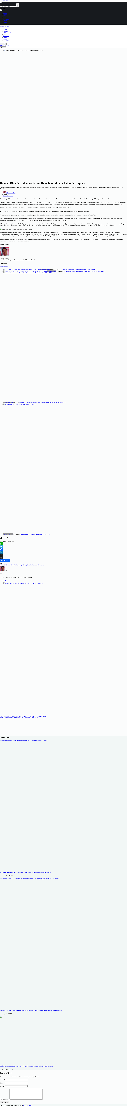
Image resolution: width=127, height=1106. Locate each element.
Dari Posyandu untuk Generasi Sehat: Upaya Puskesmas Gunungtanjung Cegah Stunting (26, 1066)
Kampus (5, 34)
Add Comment (4, 1099)
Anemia (2, 565)
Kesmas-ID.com (4, 26)
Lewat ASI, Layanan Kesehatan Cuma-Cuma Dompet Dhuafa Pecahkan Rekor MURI (42, 402)
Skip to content (4, 0)
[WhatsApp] (63, 543)
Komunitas (6, 36)
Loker (5, 39)
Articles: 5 (3, 580)
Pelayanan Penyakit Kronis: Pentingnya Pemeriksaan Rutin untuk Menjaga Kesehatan (25, 872)
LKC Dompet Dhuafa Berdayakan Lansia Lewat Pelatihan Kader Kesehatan (84, 271)
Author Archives (4, 266)
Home (5, 29)
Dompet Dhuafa (10, 565)
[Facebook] (63, 549)
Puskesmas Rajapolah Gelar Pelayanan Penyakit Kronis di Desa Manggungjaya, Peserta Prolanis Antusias (31, 1010)
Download (6, 40)
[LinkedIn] (63, 552)
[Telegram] (63, 546)
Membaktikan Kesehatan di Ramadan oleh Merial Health (35, 534)
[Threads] (63, 557)
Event (5, 37)
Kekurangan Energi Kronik (23, 565)
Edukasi (5, 31)
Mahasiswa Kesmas (8, 33)
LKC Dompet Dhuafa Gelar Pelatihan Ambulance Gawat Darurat (77, 269)
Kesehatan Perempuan (37, 565)
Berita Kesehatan (8, 196)
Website (2, 1086)
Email (2, 1083)
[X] (63, 555)
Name (2, 1080)
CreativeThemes (27, 1105)
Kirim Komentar (4, 1102)
